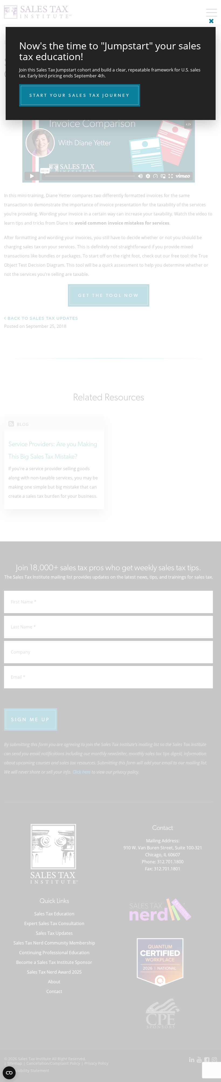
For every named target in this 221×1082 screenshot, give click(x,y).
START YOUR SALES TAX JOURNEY (79, 95)
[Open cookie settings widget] (9, 1072)
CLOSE (210, 18)
